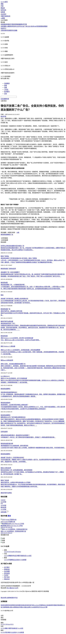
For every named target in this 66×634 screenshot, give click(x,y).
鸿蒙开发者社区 (5, 16)
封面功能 (10, 443)
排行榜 (11, 24)
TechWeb (36, 605)
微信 (2, 234)
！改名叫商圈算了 (10, 272)
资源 (4, 30)
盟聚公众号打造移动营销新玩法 (13, 417)
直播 (15, 30)
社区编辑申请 (5, 99)
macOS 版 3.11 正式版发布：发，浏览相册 (20, 350)
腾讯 (9, 388)
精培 (12, 559)
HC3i (14, 551)
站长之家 (45, 605)
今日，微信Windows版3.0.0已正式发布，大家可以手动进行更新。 (20, 340)
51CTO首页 (4, 2)
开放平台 (6, 321)
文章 (2, 30)
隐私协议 (7, 579)
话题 (5, 87)
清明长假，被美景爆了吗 (13, 364)
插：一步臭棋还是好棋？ (13, 284)
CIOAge (10, 551)
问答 (7, 30)
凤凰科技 (20, 605)
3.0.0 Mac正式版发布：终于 (14, 378)
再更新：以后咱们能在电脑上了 (14, 404)
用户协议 (7, 577)
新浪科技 (3, 605)
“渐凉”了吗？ (8, 323)
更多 (9, 516)
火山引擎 (44, 607)
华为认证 (21, 26)
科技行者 (31, 605)
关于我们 (7, 567)
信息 (7, 480)
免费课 (3, 12)
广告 (4, 256)
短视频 (15, 24)
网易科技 (14, 605)
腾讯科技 (9, 605)
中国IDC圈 (22, 607)
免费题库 (44, 26)
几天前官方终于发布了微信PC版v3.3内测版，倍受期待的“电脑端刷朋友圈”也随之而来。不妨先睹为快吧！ (33, 447)
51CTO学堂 (7, 559)
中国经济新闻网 (57, 605)
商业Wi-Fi (7, 376)
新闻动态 (7, 569)
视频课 (3, 24)
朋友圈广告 (6, 268)
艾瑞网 (41, 605)
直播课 (19, 24)
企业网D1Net (30, 607)
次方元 (40, 607)
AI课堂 (3, 18)
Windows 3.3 (7, 346)
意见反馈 (7, 573)
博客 (2, 4)
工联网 (4, 607)
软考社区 (3, 10)
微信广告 (10, 234)
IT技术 (32, 26)
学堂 (2, 6)
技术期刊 (7, 91)
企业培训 (3, 14)
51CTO (6, 551)
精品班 (3, 8)
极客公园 (9, 607)
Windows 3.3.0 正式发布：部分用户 (17, 338)
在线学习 (3, 28)
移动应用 (13, 268)
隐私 (7, 256)
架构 (9, 402)
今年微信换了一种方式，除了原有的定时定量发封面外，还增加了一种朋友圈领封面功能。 (28, 437)
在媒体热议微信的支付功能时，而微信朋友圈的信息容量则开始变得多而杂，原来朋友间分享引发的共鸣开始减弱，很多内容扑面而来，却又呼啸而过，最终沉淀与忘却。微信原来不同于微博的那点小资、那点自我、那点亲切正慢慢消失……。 (33, 327)
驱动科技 (25, 605)
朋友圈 (5, 234)
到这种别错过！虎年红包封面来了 (15, 435)
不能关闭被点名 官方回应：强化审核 (19, 258)
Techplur (18, 551)
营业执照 (4, 597)
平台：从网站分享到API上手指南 (15, 482)
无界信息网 (4, 431)
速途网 (50, 605)
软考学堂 (24, 24)
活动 (5, 93)
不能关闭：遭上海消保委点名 (14, 298)
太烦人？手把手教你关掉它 (12, 457)
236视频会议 (15, 607)
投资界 (36, 607)
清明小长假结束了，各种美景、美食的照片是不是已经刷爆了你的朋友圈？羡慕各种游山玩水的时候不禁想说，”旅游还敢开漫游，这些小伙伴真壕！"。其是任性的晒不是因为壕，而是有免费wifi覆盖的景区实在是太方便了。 (33, 368)
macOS (5, 360)
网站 (10, 493)
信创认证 (16, 26)
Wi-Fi (2, 376)
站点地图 (7, 571)
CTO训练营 (22, 559)
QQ (4, 468)
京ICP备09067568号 (12, 588)
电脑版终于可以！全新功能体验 (14, 445)
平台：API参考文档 (11, 311)
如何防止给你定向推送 (12, 246)
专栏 (13, 30)
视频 (5, 85)
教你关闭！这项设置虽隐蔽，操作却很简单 (16, 470)
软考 (11, 26)
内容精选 (7, 83)
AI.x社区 (28, 555)
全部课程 (3, 26)
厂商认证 (27, 26)
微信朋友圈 (4, 282)
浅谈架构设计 (9, 392)
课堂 (10, 30)
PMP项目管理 (38, 26)
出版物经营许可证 (12, 597)
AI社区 (6, 89)
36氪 (17, 232)
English (6, 575)
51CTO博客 (7, 555)
